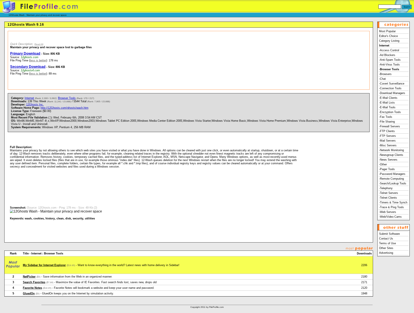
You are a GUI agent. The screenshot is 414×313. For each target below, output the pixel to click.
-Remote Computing (391, 178)
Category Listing (389, 40)
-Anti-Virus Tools (389, 64)
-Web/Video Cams (390, 216)
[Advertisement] (242, 60)
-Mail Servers (387, 140)
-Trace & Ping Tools (391, 207)
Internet (29, 98)
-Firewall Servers (389, 126)
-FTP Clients (387, 131)
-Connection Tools (390, 88)
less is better (38, 60)
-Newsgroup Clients (391, 154)
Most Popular (387, 31)
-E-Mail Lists (387, 102)
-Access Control (389, 50)
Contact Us (386, 238)
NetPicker (29, 276)
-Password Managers (392, 174)
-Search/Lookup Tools (392, 183)
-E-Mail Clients (388, 97)
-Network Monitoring (391, 150)
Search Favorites (34, 282)
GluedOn (29, 293)
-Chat (382, 78)
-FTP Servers (387, 135)
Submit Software (389, 233)
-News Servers (388, 159)
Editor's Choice (388, 36)
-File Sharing (387, 121)
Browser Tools (67, 98)
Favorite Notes (32, 287)
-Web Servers (387, 212)
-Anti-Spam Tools (390, 59)
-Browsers (385, 74)
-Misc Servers (388, 145)
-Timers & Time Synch (393, 202)
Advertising (386, 252)
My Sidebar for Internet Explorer (44, 265)
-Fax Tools (385, 116)
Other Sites (386, 248)
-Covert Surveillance (391, 83)
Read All (39, 44)
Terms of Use (387, 243)
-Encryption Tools (390, 112)
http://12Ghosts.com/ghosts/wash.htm (64, 107)
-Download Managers (392, 93)
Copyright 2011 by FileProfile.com (207, 307)
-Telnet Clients (388, 197)
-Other (383, 164)
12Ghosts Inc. (35, 104)
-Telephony (386, 188)
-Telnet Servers (388, 193)
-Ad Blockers (387, 55)
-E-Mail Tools (387, 107)
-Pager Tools (387, 169)
